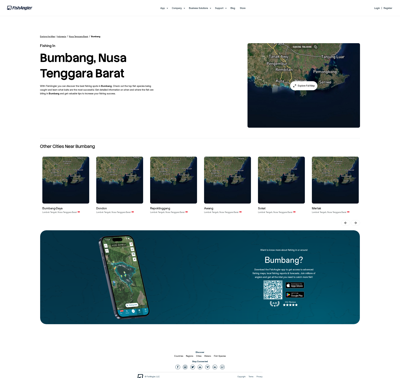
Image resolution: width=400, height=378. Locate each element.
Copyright (241, 376)
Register (388, 8)
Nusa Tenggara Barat (78, 36)
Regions (189, 356)
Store (242, 8)
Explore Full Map (306, 85)
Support (219, 8)
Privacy (259, 376)
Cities (199, 356)
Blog (232, 8)
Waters (207, 356)
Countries (178, 356)
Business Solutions (198, 8)
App (162, 8)
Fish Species (220, 356)
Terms (251, 376)
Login (377, 8)
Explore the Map (47, 36)
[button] (304, 85)
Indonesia (61, 36)
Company (177, 8)
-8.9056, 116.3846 (301, 47)
